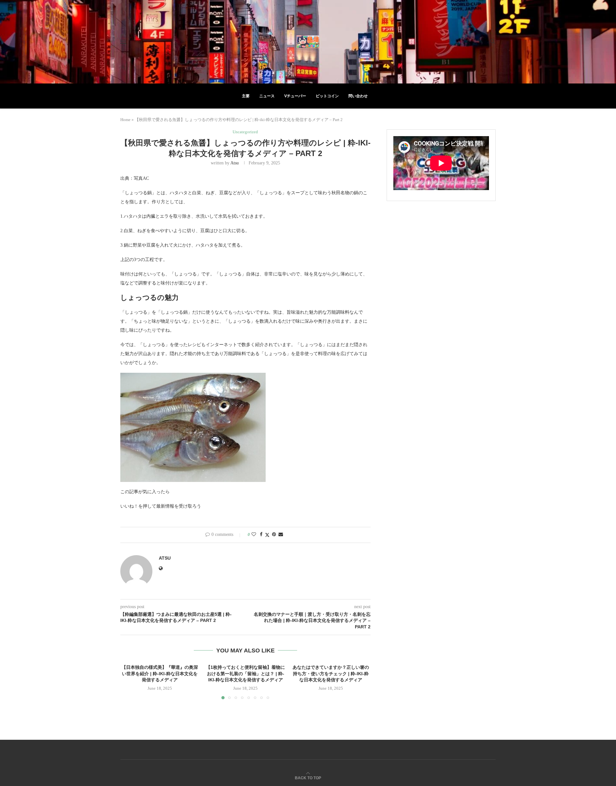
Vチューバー (295, 96)
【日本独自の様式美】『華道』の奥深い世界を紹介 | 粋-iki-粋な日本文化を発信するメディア (160, 673)
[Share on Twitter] (267, 535)
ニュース (267, 96)
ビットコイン (327, 96)
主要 (246, 96)
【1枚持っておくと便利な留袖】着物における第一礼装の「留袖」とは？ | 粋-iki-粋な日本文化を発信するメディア (245, 673)
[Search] (492, 41)
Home (125, 119)
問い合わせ (358, 96)
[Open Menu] (123, 42)
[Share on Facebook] (261, 534)
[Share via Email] (280, 534)
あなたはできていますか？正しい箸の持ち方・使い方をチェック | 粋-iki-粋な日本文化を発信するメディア (331, 673)
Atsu (234, 163)
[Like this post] (254, 534)
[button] (129, 681)
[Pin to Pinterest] (274, 534)
